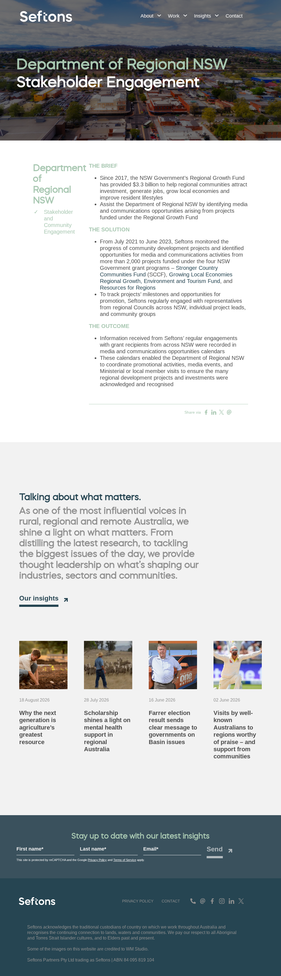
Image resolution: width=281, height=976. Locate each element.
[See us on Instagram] (221, 901)
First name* (29, 849)
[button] (148, 16)
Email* (150, 849)
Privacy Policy (97, 860)
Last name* (93, 849)
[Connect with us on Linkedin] (231, 901)
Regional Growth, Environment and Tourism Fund (160, 281)
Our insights (38, 598)
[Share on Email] (229, 412)
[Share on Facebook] (206, 412)
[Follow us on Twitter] (241, 901)
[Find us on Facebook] (212, 901)
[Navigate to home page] (45, 16)
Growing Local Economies (200, 274)
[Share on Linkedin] (213, 412)
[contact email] (202, 901)
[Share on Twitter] (221, 412)
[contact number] (193, 901)
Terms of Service (124, 860)
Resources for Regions (128, 288)
